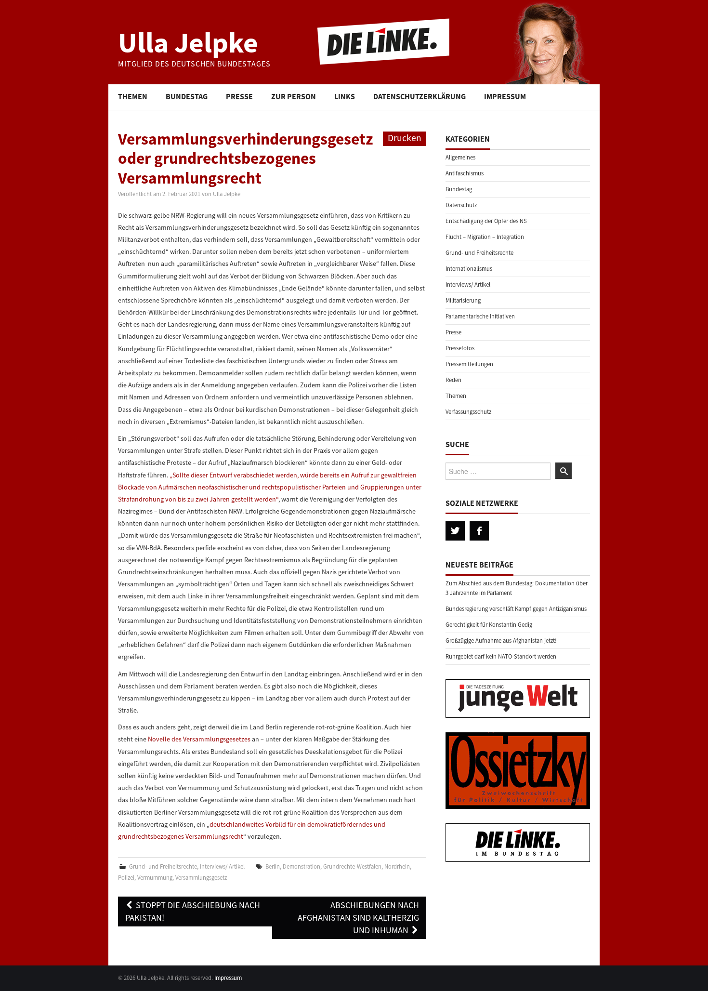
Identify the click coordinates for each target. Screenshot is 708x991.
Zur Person (293, 96)
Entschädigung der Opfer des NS (486, 221)
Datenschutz (461, 205)
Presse (239, 96)
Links (344, 96)
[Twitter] (455, 531)
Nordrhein (397, 866)
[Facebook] (479, 531)
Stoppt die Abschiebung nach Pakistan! (192, 911)
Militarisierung (463, 300)
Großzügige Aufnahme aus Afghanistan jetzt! (501, 640)
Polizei (126, 877)
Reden (453, 379)
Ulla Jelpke (188, 42)
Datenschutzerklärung (419, 96)
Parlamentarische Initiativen (480, 316)
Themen (132, 96)
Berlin (272, 866)
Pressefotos (460, 348)
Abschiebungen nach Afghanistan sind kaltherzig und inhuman (358, 917)
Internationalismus (469, 268)
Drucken (404, 138)
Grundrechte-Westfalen (352, 866)
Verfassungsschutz (468, 411)
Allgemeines (460, 157)
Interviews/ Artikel (222, 866)
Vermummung (154, 877)
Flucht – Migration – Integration (485, 236)
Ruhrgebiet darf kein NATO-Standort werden (501, 656)
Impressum (505, 96)
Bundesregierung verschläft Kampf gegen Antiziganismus (516, 608)
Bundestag (187, 96)
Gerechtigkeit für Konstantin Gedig (489, 624)
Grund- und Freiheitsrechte (163, 866)
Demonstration (301, 866)
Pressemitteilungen (469, 364)
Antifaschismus (465, 173)
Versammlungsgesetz (201, 877)
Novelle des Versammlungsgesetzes (199, 739)
